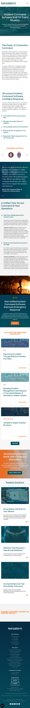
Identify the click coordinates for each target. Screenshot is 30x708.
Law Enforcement (15, 636)
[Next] (27, 155)
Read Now (15, 323)
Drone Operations (15, 652)
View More (15, 443)
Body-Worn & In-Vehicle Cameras (15, 659)
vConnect (15, 683)
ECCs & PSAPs (15, 639)
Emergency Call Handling (15, 649)
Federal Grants (15, 674)
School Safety (15, 667)
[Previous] (2, 155)
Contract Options (15, 672)
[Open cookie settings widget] (2, 705)
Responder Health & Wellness (15, 663)
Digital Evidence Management (15, 660)
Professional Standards (15, 662)
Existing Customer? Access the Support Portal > (15, 612)
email (24, 693)
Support (15, 680)
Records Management (15, 654)
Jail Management (15, 656)
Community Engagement (15, 657)
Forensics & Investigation (15, 665)
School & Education (15, 642)
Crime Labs (15, 641)
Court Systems (15, 644)
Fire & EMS (15, 638)
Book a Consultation (15, 472)
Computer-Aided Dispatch (15, 651)
